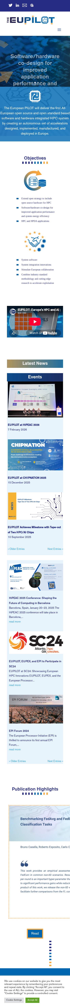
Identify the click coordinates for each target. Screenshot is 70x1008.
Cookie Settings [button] (14, 1000)
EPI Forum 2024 (19, 731)
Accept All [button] (32, 1000)
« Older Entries (16, 549)
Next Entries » (55, 549)
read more (15, 622)
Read (35, 933)
